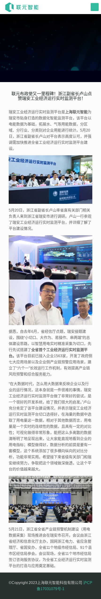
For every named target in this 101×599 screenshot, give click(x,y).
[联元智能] (22, 7)
